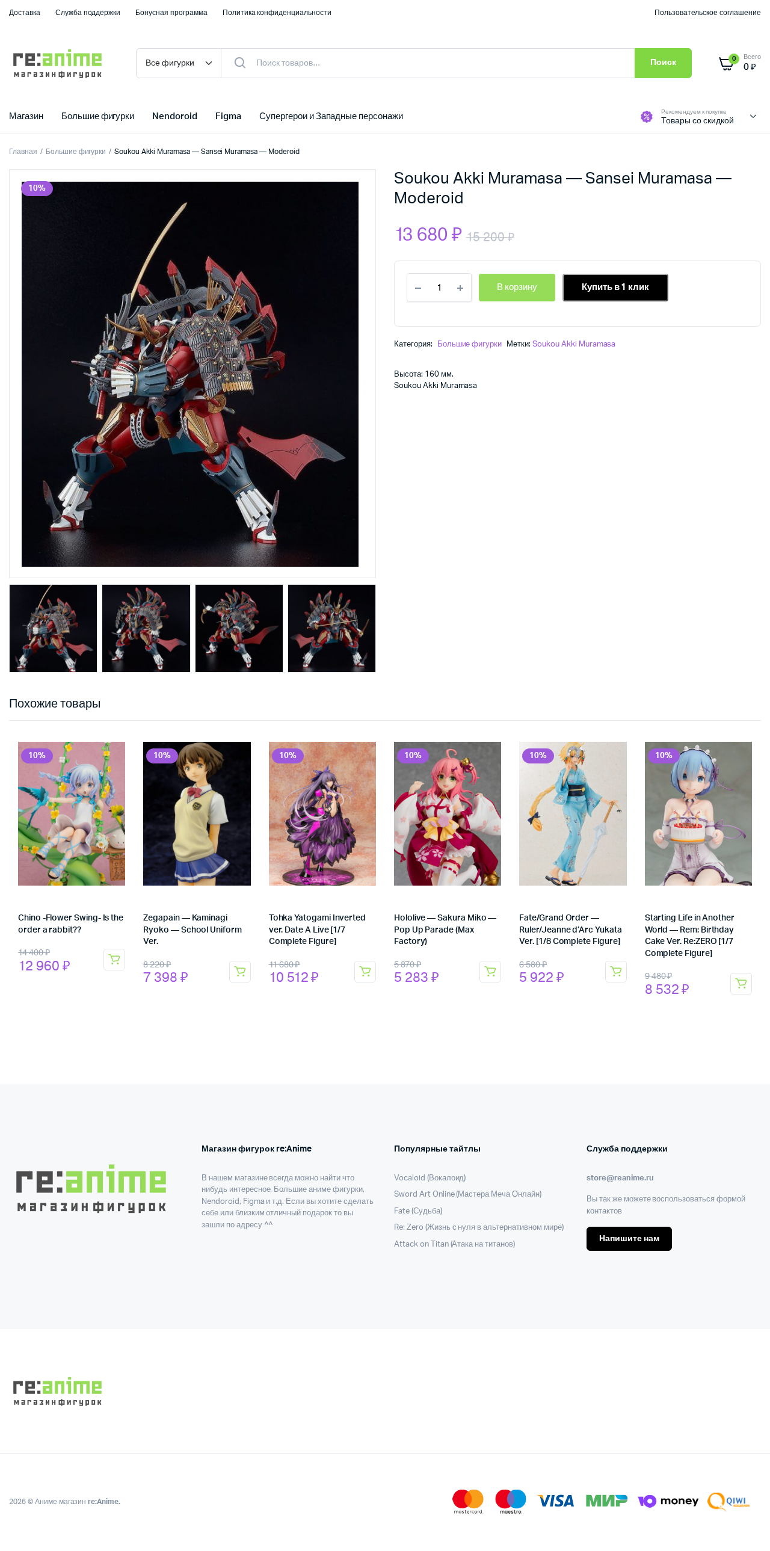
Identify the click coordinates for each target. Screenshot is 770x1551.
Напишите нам (629, 1239)
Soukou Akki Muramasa (573, 344)
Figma (228, 116)
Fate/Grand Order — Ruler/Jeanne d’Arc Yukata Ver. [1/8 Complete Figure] (570, 930)
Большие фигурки (98, 116)
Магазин (26, 116)
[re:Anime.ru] (60, 63)
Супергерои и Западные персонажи (331, 116)
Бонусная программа (171, 12)
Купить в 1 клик (616, 287)
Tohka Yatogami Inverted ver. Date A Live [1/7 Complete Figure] (317, 930)
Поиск (663, 62)
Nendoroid (174, 116)
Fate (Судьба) (418, 1211)
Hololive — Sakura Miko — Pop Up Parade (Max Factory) (445, 930)
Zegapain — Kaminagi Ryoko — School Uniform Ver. (192, 930)
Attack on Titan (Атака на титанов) (454, 1244)
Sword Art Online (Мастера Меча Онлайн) (467, 1194)
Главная (23, 151)
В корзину (114, 959)
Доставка (24, 12)
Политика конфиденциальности (277, 12)
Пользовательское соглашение (707, 12)
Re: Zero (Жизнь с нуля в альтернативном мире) (479, 1228)
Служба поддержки (88, 12)
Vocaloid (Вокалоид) (430, 1178)
